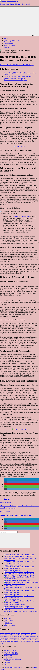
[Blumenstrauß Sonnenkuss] (21, 568)
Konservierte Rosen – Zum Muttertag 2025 (17, 580)
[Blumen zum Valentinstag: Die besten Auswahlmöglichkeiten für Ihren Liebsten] (21, 602)
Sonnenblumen (10, 641)
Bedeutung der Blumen (5, 633)
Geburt (37, 638)
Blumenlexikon (8, 42)
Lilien (28, 639)
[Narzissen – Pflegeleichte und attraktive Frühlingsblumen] (21, 609)
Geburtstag (2, 639)
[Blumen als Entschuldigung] (21, 597)
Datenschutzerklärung (10, 652)
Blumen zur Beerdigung (19, 638)
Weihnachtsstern (26, 641)
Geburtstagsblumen (9, 639)
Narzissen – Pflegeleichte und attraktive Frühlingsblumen (21, 611)
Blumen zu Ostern (10, 638)
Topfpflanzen (8, 624)
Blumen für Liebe (10, 634)
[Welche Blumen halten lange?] (21, 563)
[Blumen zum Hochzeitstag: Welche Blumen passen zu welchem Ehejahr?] (21, 556)
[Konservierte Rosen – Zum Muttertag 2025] (21, 578)
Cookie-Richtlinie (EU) (11, 654)
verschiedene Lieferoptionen (20, 216)
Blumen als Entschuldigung (12, 599)
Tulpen (20, 641)
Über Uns (7, 661)
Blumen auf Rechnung (26, 633)
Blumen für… (8, 618)
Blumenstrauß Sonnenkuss (12, 570)
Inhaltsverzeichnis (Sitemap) (12, 659)
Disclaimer (7, 662)
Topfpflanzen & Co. (10, 43)
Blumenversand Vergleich (8, 636)
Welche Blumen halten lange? (13, 565)
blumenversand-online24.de (13, 667)
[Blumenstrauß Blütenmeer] (21, 592)
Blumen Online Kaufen (19, 634)
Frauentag (33, 638)
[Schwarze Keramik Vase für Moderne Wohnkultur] (21, 573)
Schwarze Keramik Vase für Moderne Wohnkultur (19, 575)
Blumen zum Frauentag (19, 636)
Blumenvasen (28, 634)
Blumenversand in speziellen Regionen (15, 80)
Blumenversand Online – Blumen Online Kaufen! (15, 4)
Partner (6, 664)
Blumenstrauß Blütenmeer (11, 594)
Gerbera (15, 639)
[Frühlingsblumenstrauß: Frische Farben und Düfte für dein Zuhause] (21, 585)
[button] (5, 480)
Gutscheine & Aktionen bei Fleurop (14, 78)
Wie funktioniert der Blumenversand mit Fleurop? (18, 76)
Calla (30, 638)
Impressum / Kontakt (10, 650)
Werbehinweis (8, 657)
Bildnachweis (8, 655)
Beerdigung (13, 633)
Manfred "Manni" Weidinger (25, 65)
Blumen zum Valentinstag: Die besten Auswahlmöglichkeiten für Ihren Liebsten (16, 605)
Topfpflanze (16, 641)
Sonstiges (6, 47)
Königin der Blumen (22, 639)
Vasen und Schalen (9, 45)
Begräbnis (18, 633)
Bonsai (26, 638)
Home (5, 38)
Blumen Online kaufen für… (12, 40)
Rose (5, 641)
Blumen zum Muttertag (30, 636)
